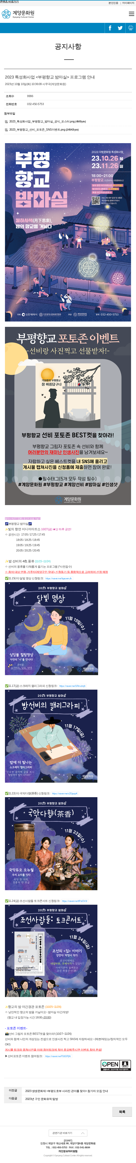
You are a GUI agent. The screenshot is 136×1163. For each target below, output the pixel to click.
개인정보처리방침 (68, 1151)
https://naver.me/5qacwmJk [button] (59, 578)
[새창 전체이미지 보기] (68, 320)
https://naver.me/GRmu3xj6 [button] (72, 686)
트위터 (120, 28)
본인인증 (113, 2)
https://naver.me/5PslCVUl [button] (74, 901)
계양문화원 (18, 14)
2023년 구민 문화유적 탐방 (41, 1098)
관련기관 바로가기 (62, 1132)
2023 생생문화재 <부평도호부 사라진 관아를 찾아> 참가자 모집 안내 (66, 1090)
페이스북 (110, 28)
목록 (122, 1112)
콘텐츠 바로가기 (9, 1)
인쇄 (131, 28)
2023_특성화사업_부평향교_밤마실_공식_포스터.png (42, 121)
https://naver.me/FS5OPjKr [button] (58, 1056)
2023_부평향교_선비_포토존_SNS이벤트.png (37, 129)
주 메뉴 (131, 13)
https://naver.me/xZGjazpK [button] (65, 793)
